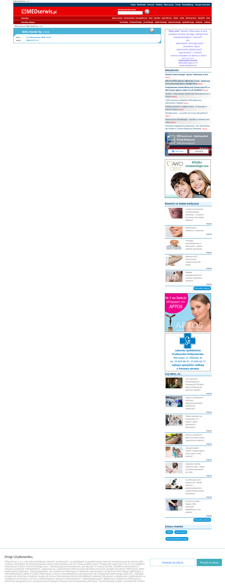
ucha (182, 18)
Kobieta (159, 5)
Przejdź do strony (209, 562)
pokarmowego (174, 22)
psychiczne (167, 18)
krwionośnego (135, 22)
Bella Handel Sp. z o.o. (21, 1)
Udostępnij (199, 151)
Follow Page (179, 151)
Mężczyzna (169, 5)
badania (199, 22)
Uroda (178, 5)
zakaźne (201, 18)
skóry (175, 18)
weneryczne (191, 18)
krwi (150, 18)
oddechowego (161, 22)
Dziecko (150, 5)
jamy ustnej (117, 18)
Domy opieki (181, 532)
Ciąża (133, 5)
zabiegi (207, 22)
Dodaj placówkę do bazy (177, 539)
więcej (167, 77)
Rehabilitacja (187, 5)
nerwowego (148, 22)
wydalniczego (188, 22)
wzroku (157, 18)
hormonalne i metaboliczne (135, 18)
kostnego (124, 22)
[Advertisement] (87, 49)
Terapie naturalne (202, 5)
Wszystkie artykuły (202, 288)
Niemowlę (141, 5)
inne (208, 18)
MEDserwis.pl (20, 26)
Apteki (169, 532)
